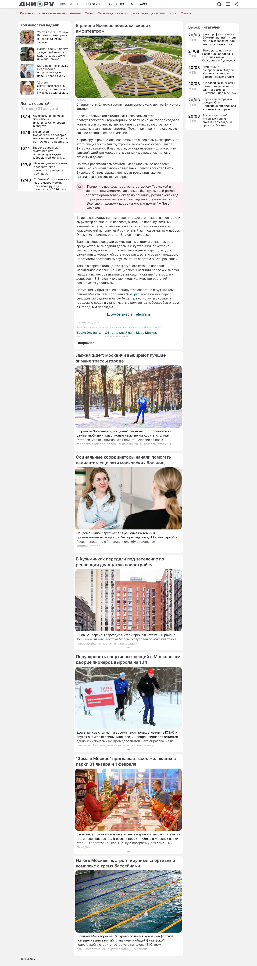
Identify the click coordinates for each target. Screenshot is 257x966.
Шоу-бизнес (69, 4)
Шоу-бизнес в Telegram (128, 314)
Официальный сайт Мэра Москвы (131, 332)
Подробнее (86, 343)
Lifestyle (93, 4)
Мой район (139, 4)
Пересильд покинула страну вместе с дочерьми (131, 13)
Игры (173, 13)
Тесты (89, 13)
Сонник (186, 13)
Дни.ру (132, 294)
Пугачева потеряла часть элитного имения (50, 13)
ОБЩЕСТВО (116, 4)
